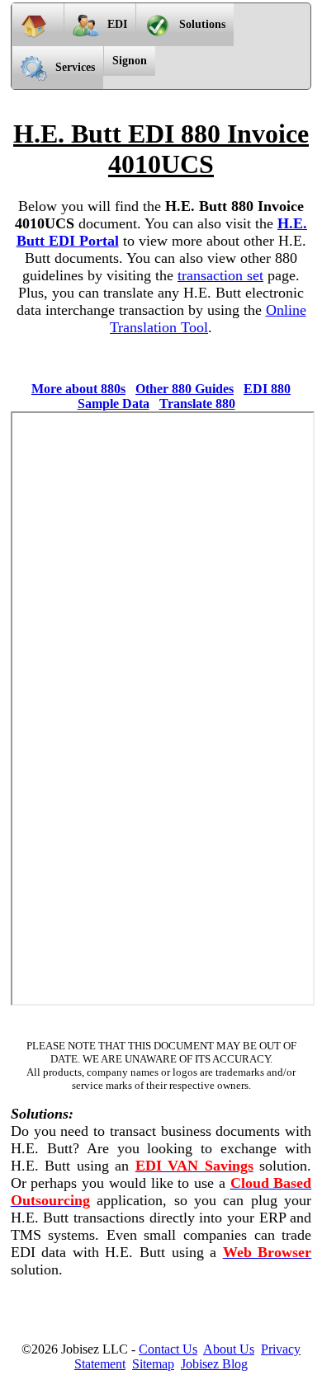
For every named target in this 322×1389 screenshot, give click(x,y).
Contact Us (168, 1349)
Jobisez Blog (214, 1364)
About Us (228, 1349)
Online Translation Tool (208, 319)
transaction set (220, 275)
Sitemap (153, 1364)
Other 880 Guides (184, 389)
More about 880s (78, 389)
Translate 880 (197, 404)
